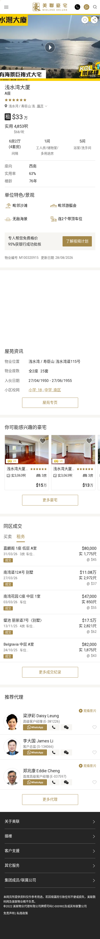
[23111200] (86, 7)
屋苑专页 (50, 402)
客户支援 (12, 851)
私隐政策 (22, 913)
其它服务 (12, 865)
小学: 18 (35, 390)
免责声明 (9, 913)
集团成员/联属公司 (20, 880)
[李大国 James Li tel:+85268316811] (54, 752)
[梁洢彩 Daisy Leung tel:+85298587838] (54, 727)
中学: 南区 (52, 390)
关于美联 (12, 821)
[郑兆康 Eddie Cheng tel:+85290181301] (54, 782)
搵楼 (8, 836)
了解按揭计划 (77, 241)
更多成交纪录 (50, 672)
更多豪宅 (50, 500)
